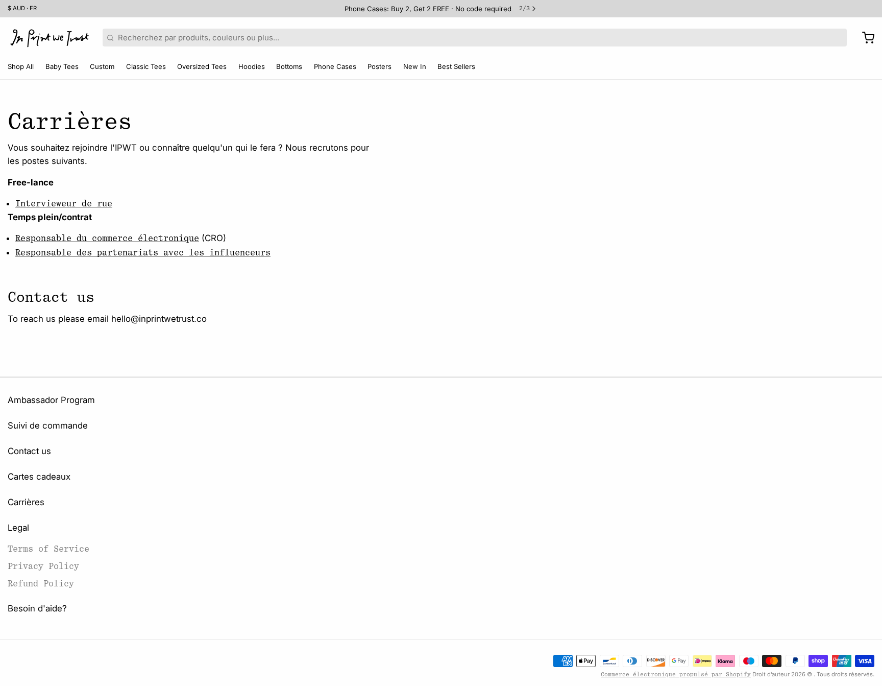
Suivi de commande (48, 425)
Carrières (26, 502)
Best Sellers (456, 66)
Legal (18, 528)
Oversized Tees (202, 66)
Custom (102, 66)
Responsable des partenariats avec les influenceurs (143, 252)
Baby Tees (62, 66)
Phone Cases (335, 66)
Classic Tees (146, 66)
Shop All (21, 66)
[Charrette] (864, 38)
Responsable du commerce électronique (107, 238)
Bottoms (289, 66)
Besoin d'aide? (37, 608)
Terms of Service (48, 549)
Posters (379, 66)
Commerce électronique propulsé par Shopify (676, 674)
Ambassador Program (51, 400)
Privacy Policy (43, 566)
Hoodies (251, 66)
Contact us (29, 451)
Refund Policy (41, 583)
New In (414, 66)
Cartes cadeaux (39, 476)
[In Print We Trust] (49, 38)
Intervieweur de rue (63, 203)
